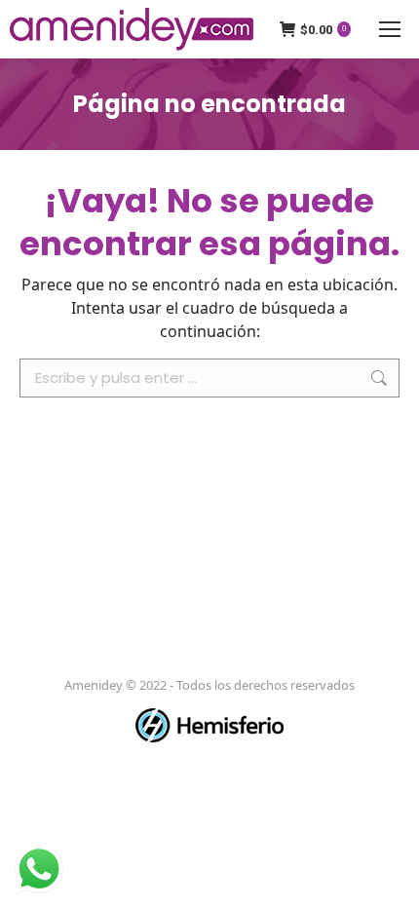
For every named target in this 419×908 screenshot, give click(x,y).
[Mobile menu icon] (389, 29)
